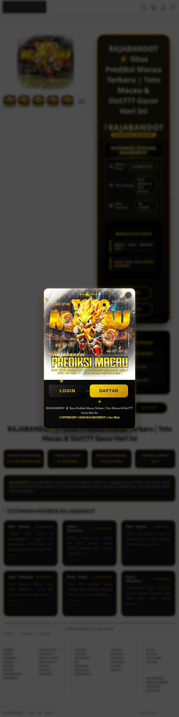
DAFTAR (109, 390)
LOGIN (67, 390)
